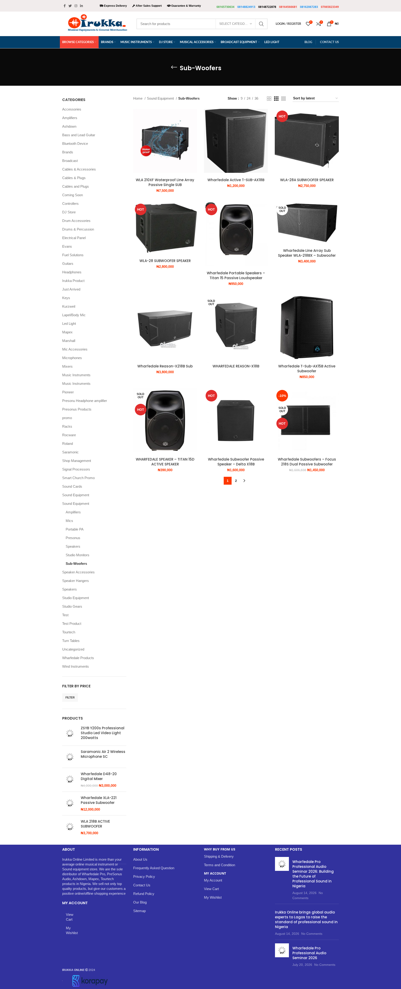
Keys (66, 298)
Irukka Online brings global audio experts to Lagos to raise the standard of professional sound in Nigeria (306, 919)
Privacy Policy (144, 876)
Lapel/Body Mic (74, 315)
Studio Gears (72, 606)
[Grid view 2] (269, 98)
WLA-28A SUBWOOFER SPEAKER (307, 179)
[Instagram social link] (76, 6)
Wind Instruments (75, 666)
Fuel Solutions (73, 255)
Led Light (69, 323)
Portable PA (75, 529)
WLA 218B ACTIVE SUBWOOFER (95, 824)
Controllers (70, 203)
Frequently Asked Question (153, 868)
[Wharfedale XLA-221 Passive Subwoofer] (69, 803)
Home (138, 98)
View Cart (69, 917)
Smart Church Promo (78, 478)
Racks (67, 426)
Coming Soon (72, 195)
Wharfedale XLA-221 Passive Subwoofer (98, 800)
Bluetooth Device (75, 143)
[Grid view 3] (276, 98)
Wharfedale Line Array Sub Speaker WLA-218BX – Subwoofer (307, 253)
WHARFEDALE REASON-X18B (236, 366)
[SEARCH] (261, 24)
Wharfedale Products (78, 658)
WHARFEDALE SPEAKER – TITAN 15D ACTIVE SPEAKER (165, 462)
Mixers (67, 366)
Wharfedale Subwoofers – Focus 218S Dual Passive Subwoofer (307, 462)
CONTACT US (329, 42)
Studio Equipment (75, 598)
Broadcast (70, 161)
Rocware (69, 435)
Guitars (67, 263)
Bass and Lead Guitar (78, 135)
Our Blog (140, 902)
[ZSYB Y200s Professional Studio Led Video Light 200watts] (69, 734)
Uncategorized (73, 649)
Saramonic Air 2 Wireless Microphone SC (103, 754)
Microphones (72, 358)
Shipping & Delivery (219, 856)
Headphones (71, 272)
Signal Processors (76, 469)
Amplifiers (69, 118)
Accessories (71, 109)
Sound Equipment (75, 495)
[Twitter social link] (70, 6)
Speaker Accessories (78, 572)
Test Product (71, 624)
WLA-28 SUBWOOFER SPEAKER (165, 260)
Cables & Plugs (74, 178)
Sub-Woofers (76, 564)
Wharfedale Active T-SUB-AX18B (235, 179)
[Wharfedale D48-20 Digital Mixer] (69, 779)
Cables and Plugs (75, 186)
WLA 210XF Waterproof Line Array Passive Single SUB (165, 182)
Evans (67, 246)
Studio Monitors (77, 555)
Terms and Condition (219, 865)
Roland (67, 444)
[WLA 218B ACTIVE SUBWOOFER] (69, 827)
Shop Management (76, 461)
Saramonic (70, 452)
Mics (69, 521)
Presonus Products (76, 409)
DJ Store (69, 212)
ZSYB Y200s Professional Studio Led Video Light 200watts (102, 733)
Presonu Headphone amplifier (84, 401)
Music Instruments (76, 375)
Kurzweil (68, 306)
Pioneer (68, 392)
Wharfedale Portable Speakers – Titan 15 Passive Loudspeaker (236, 275)
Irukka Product (73, 281)
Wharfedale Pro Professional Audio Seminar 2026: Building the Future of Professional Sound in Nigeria (313, 873)
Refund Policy (143, 894)
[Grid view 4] (283, 98)
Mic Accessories (74, 349)
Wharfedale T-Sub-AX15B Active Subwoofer (306, 368)
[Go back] (174, 67)
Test (65, 615)
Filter (70, 697)
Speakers (73, 546)
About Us (140, 859)
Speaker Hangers (75, 581)
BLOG (308, 42)
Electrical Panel (74, 238)
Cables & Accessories (79, 169)
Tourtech (68, 632)
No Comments (311, 933)
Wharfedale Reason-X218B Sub (165, 366)
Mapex (67, 332)
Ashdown (69, 126)
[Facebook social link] (64, 6)
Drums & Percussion (78, 229)
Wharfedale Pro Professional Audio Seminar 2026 (309, 953)
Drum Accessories (76, 221)
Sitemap (139, 911)
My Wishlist (70, 930)
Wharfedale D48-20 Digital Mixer (99, 776)
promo (67, 418)
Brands (67, 152)
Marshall (68, 341)
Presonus (73, 538)
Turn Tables (71, 641)
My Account (213, 880)
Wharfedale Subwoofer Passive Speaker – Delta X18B (236, 462)
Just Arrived (71, 289)
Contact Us (141, 885)
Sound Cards (72, 486)
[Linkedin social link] (81, 6)
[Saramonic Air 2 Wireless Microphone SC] (69, 756)
